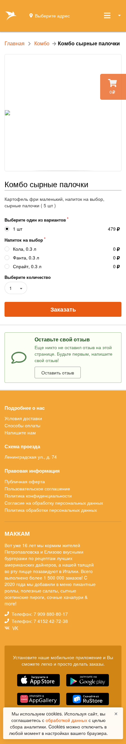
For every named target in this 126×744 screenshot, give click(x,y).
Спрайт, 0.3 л (27, 266)
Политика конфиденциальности (38, 495)
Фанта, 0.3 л (26, 257)
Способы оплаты (22, 425)
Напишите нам (20, 432)
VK (14, 628)
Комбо (41, 43)
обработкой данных (67, 720)
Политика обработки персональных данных (51, 509)
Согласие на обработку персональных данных (54, 502)
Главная (15, 43)
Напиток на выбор (24, 240)
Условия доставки (23, 418)
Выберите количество (28, 277)
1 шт (17, 229)
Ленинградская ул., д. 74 (31, 456)
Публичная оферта (25, 482)
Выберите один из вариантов (35, 220)
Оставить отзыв (57, 372)
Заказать (63, 309)
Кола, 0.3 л (24, 249)
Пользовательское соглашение (37, 488)
